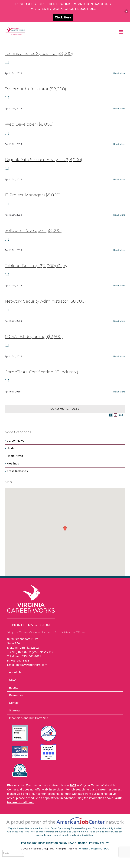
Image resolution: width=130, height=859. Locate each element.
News (12, 680)
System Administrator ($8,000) (35, 88)
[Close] (126, 11)
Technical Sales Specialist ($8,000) (39, 53)
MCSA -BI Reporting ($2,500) (34, 336)
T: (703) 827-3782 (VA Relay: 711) (30, 652)
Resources (16, 695)
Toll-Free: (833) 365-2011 (24, 656)
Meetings (13, 463)
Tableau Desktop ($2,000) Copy (36, 265)
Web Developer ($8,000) (29, 124)
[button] (65, 529)
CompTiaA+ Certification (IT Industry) (41, 371)
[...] (7, 62)
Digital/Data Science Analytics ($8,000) (43, 159)
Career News (15, 440)
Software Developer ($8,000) (33, 230)
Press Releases (17, 471)
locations (53, 793)
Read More (119, 73)
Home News (15, 455)
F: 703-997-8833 (18, 660)
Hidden (11, 448)
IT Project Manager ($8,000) (33, 194)
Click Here (63, 17)
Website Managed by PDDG (94, 848)
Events (13, 687)
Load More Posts (65, 408)
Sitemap (14, 710)
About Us (15, 672)
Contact (14, 702)
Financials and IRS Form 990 (28, 718)
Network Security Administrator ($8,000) (45, 301)
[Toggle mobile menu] (121, 31)
